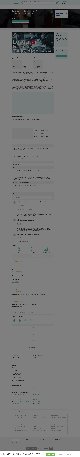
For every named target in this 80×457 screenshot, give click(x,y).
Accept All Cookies (51, 454)
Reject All (60, 454)
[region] (40, 454)
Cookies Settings (70, 454)
